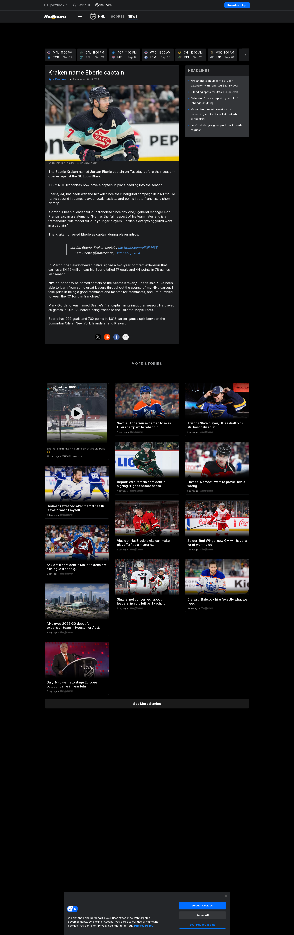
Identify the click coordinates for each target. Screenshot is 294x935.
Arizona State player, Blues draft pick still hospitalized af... (215, 425)
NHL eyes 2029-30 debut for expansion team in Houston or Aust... (74, 626)
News (133, 16)
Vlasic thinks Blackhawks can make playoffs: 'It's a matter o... (143, 543)
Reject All (202, 915)
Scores (118, 16)
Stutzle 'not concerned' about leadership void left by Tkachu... (141, 601)
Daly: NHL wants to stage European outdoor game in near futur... (73, 684)
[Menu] (80, 17)
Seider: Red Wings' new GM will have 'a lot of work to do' (217, 543)
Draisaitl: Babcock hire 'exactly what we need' (217, 601)
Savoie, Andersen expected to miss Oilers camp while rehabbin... (144, 425)
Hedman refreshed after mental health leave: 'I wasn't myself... (75, 508)
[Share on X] (98, 337)
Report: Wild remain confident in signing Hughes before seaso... (141, 484)
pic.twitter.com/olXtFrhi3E (137, 248)
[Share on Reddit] (107, 337)
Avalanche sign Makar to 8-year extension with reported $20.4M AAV (215, 83)
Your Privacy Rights (202, 924)
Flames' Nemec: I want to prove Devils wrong (216, 484)
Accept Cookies (202, 905)
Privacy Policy (143, 925)
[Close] (226, 896)
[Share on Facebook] (116, 337)
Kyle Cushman (58, 79)
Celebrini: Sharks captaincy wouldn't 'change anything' (215, 100)
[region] (147, 913)
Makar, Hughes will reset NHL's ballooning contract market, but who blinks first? (215, 114)
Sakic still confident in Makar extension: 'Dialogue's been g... (76, 567)
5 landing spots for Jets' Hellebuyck (214, 92)
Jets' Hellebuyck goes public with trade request (217, 127)
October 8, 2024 (127, 253)
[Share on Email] (125, 337)
